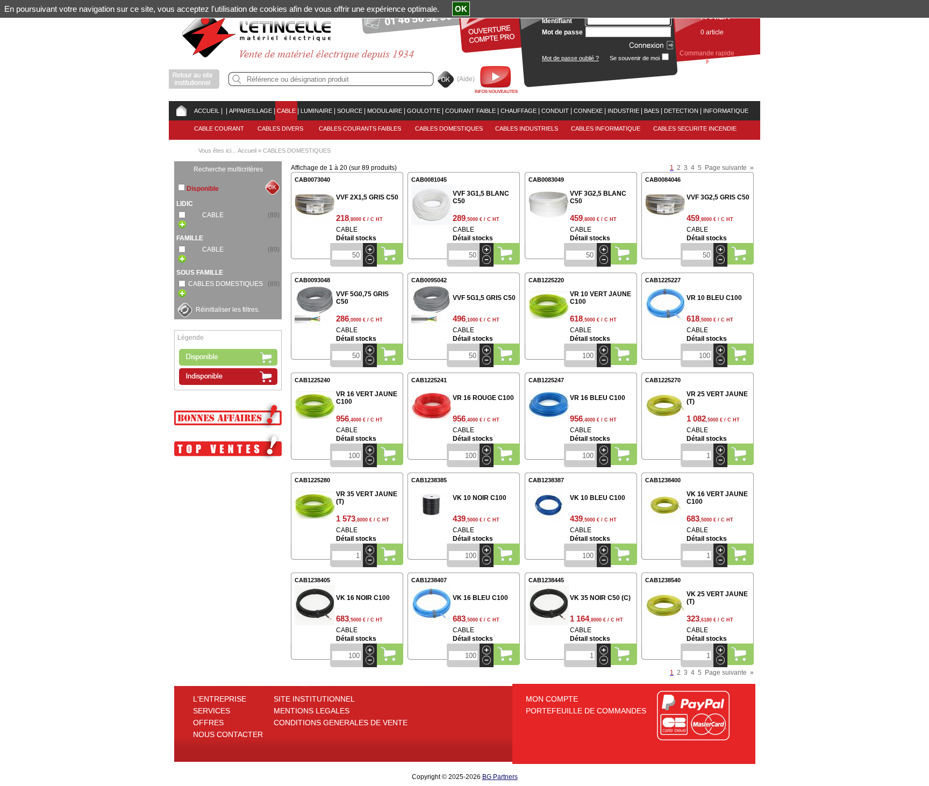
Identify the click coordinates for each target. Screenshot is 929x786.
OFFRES (208, 722)
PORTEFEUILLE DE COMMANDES (586, 710)
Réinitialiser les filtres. (228, 309)
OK (461, 8)
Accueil (247, 150)
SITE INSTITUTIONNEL (314, 699)
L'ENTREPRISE (219, 699)
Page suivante (726, 168)
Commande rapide (707, 53)
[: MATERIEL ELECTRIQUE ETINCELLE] (224, 110)
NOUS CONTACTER (228, 734)
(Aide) (466, 79)
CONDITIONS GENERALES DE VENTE (341, 722)
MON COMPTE (552, 699)
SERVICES (211, 710)
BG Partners (500, 777)
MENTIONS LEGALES (311, 710)
